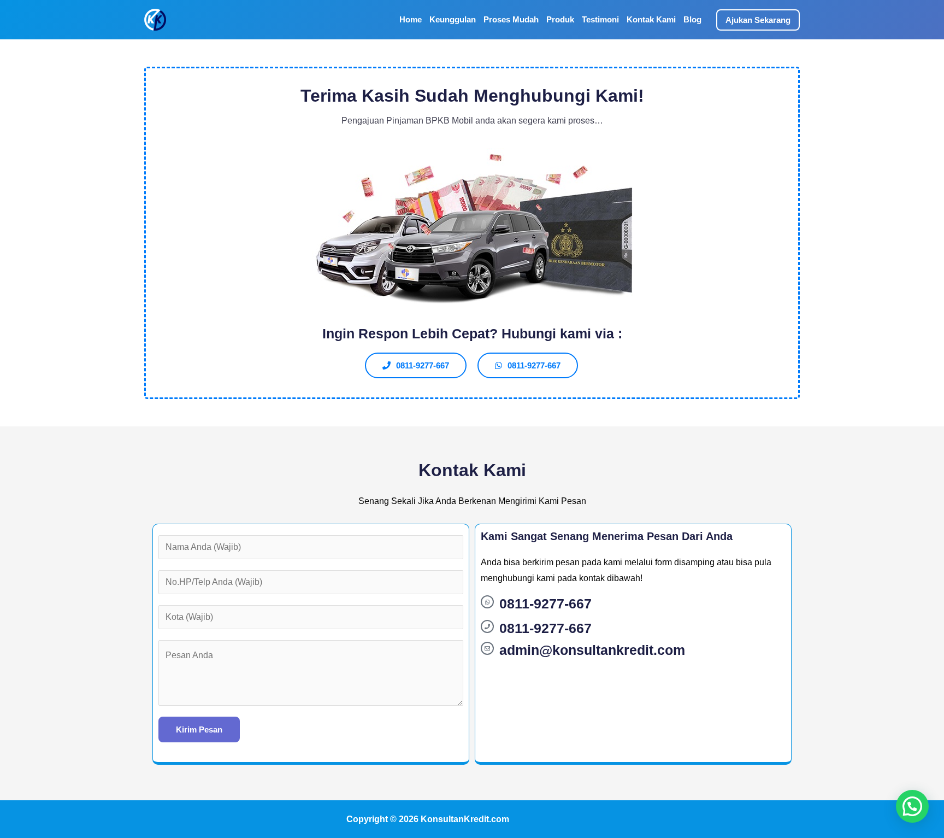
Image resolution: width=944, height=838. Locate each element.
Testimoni (600, 19)
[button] (758, 20)
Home (410, 19)
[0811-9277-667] (487, 601)
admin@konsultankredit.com (592, 650)
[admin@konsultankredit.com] (487, 648)
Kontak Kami (651, 19)
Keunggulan (452, 19)
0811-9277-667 (545, 603)
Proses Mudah (511, 19)
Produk (560, 19)
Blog (692, 19)
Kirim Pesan (199, 729)
